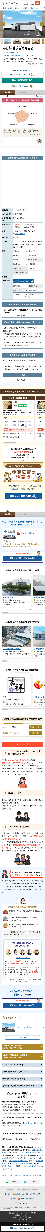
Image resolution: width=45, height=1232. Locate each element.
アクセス (37, 92)
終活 (9, 1194)
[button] (3, 24)
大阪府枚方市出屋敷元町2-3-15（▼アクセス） (19, 55)
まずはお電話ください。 (20, 760)
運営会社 (11, 1213)
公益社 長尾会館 (21, 1155)
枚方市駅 (16, 238)
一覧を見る (22, 1037)
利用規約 (33, 1213)
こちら (14, 489)
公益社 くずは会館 (35, 1158)
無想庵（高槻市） (8, 1166)
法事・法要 (36, 1194)
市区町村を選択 (35, 727)
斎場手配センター (24, 1203)
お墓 (26, 1194)
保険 (22, 1198)
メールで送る (33, 1182)
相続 (14, 1198)
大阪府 (5, 53)
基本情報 (7, 92)
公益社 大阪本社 (24, 86)
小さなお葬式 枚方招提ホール (30, 1152)
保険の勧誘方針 (22, 1219)
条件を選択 (36, 733)
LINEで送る (14, 1182)
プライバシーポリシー (22, 1213)
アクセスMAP (20, 234)
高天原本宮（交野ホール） (18, 1161)
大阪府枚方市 (14, 53)
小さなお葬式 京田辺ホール (33, 1166)
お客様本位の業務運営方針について (22, 1217)
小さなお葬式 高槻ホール (24, 1163)
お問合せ (17, 1215)
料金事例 (22, 92)
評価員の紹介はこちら (23, 958)
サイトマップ (26, 1215)
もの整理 (32, 1198)
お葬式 (17, 1194)
